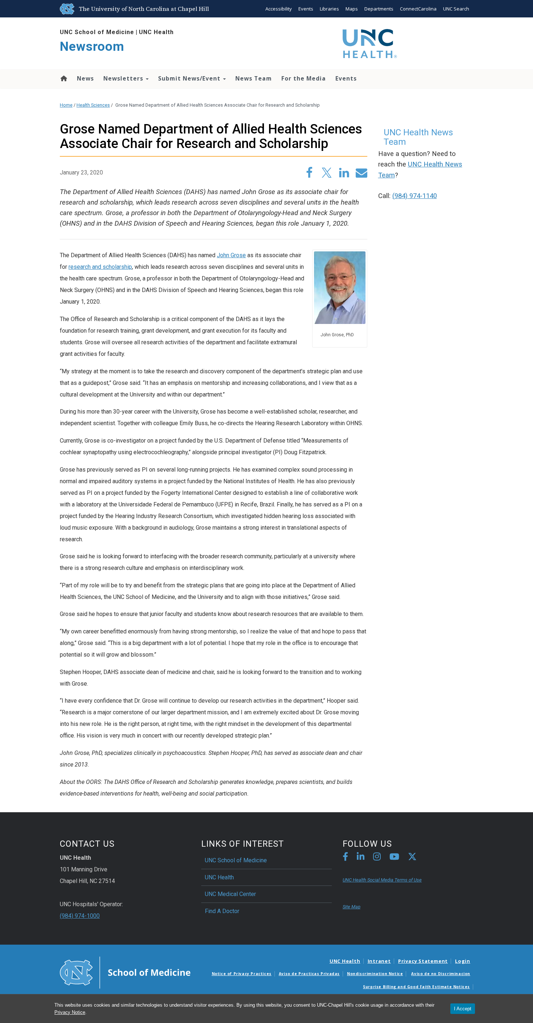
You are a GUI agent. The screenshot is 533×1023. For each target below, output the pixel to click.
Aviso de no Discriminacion (440, 973)
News (85, 78)
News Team (253, 78)
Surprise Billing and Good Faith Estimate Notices (416, 986)
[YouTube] (394, 857)
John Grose (231, 255)
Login (462, 961)
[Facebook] (345, 857)
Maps (352, 8)
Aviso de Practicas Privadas (309, 973)
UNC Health (156, 32)
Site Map (351, 906)
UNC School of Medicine (97, 32)
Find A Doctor (222, 911)
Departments (378, 8)
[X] (412, 857)
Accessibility (278, 8)
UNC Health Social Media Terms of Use (382, 880)
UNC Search (456, 8)
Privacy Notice (69, 1012)
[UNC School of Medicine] (125, 972)
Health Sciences (93, 105)
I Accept (462, 1008)
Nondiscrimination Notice (375, 973)
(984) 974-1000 (80, 915)
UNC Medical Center (230, 894)
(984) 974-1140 (414, 196)
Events (305, 8)
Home (63, 78)
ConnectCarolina (418, 8)
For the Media (303, 78)
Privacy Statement (423, 961)
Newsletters (124, 78)
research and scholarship (100, 266)
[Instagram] (377, 857)
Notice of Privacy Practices (242, 973)
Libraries (329, 8)
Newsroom (92, 46)
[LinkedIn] (360, 857)
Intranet (379, 961)
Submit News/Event (190, 78)
